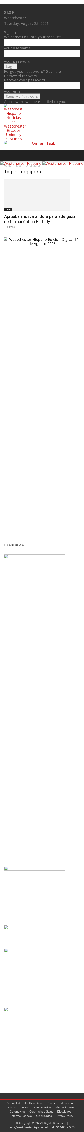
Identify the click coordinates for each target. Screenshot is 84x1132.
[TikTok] (14, 6)
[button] (6, 155)
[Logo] (21, 163)
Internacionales (64, 1107)
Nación (24, 1107)
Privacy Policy (64, 1115)
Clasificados (44, 1115)
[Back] (5, 28)
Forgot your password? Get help (32, 71)
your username (17, 47)
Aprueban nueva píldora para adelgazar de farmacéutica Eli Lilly (40, 219)
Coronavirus (17, 1111)
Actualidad (13, 1103)
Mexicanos (67, 1103)
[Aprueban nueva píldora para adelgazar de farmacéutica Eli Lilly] (42, 195)
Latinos (11, 1107)
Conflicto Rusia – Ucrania (40, 1103)
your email (13, 91)
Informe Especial (21, 1115)
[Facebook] (6, 6)
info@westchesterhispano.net (29, 1127)
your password (17, 61)
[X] (17, 6)
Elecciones (64, 1111)
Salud (8, 209)
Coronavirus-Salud (41, 1111)
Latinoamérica (41, 1107)
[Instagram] (10, 6)
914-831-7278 (65, 1127)
